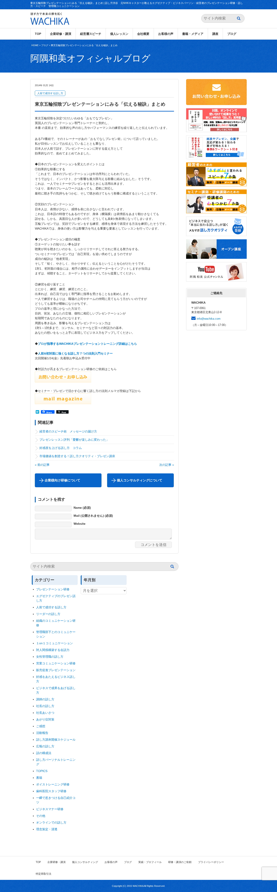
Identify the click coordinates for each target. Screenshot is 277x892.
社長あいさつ (45, 712)
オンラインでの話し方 (51, 822)
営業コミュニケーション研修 (56, 663)
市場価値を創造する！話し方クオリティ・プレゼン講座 (77, 456)
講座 (215, 34)
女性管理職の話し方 (49, 656)
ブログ (231, 34)
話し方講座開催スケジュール (56, 739)
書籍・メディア (192, 34)
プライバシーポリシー (211, 862)
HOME (35, 45)
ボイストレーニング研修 (52, 784)
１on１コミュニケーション (54, 643)
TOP (38, 34)
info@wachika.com (209, 318)
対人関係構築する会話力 (52, 650)
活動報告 (42, 733)
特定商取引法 (43, 873)
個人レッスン (119, 34)
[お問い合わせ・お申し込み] (63, 380)
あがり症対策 (46, 719)
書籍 (39, 777)
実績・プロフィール (150, 862)
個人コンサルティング (85, 862)
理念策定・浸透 (46, 829)
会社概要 (143, 34)
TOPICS (41, 771)
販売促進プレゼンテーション (56, 670)
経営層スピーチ (90, 34)
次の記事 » (166, 464)
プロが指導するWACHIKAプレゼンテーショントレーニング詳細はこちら (87, 343)
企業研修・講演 (60, 34)
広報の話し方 (45, 746)
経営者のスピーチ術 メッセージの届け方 (68, 431)
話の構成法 (43, 753)
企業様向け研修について (62, 480)
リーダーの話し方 (48, 614)
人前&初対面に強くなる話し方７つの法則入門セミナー (75, 353)
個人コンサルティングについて (139, 480)
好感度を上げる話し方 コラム (62, 448)
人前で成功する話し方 (50, 93)
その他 (40, 816)
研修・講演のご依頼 (180, 862)
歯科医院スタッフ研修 (51, 791)
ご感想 (40, 726)
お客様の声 (165, 34)
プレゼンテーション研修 (52, 589)
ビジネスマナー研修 (51, 809)
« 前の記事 (42, 464)
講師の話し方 (45, 699)
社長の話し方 (45, 706)
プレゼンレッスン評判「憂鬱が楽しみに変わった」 (74, 439)
